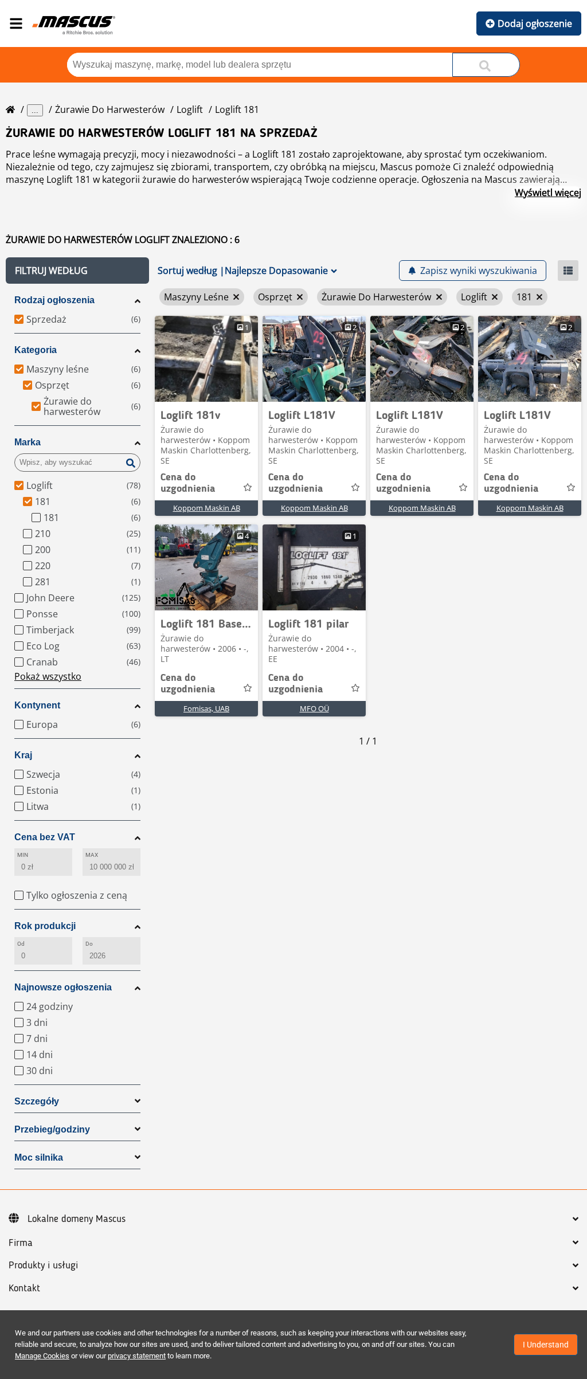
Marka (27, 442)
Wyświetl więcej (548, 192)
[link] (206, 359)
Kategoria (35, 350)
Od (21, 944)
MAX (91, 855)
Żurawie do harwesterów (110, 109)
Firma (21, 1243)
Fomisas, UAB (206, 708)
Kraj (23, 755)
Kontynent (37, 705)
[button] (77, 270)
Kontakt (24, 1288)
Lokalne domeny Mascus (77, 1219)
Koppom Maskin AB (206, 508)
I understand (546, 1344)
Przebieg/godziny (52, 1129)
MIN (22, 855)
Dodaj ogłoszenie (535, 23)
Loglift (190, 109)
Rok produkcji (45, 926)
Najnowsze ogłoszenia (63, 987)
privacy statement (137, 1355)
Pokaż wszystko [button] (47, 676)
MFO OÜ (314, 708)
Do (89, 944)
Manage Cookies (42, 1355)
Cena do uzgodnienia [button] (188, 483)
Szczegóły (36, 1101)
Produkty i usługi (43, 1265)
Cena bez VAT (44, 837)
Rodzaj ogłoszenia (54, 300)
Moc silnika (38, 1157)
